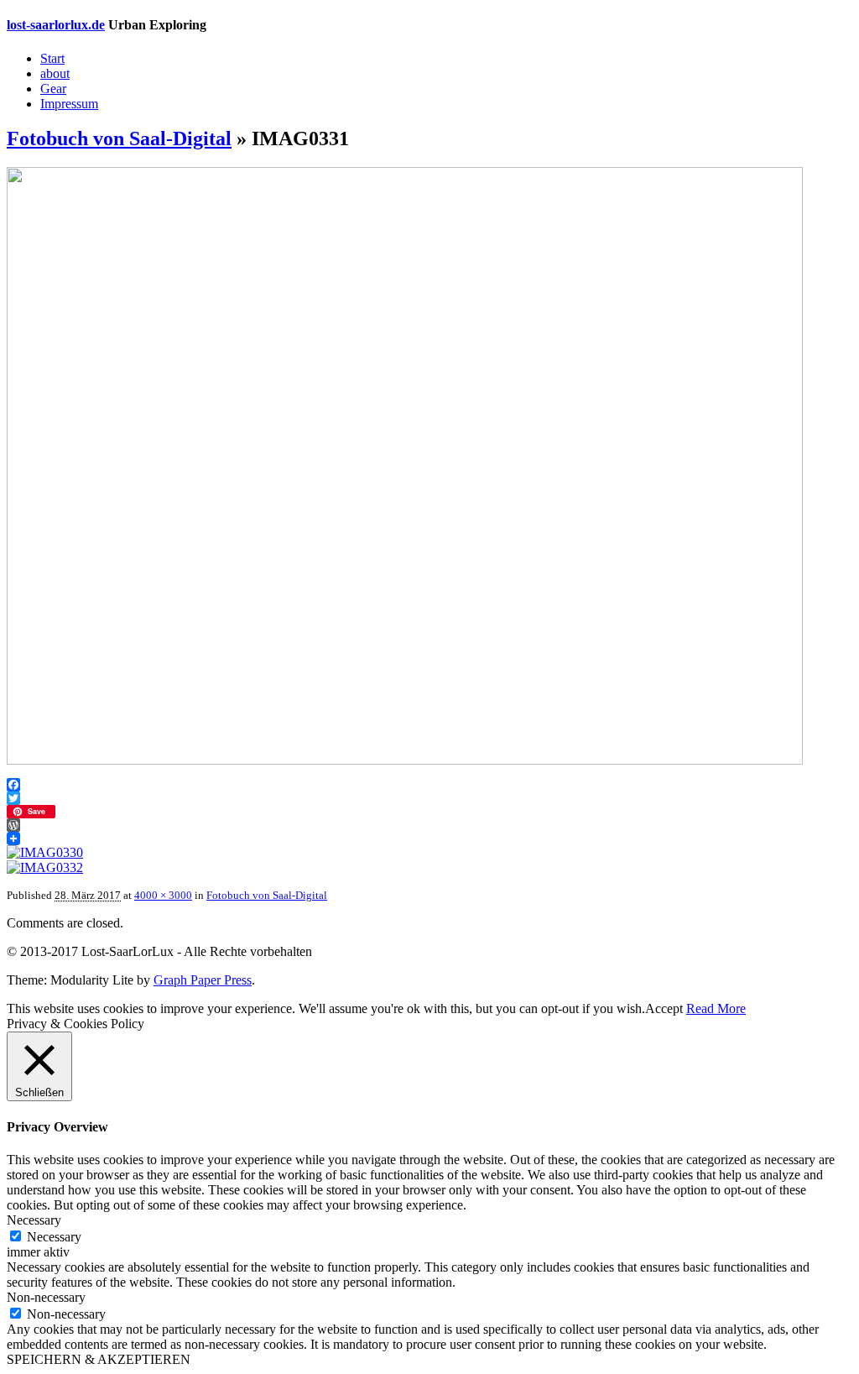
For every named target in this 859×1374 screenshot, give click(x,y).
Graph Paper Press (203, 980)
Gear (53, 88)
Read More (716, 1008)
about (55, 73)
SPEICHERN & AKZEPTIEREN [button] (98, 1359)
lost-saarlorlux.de (56, 25)
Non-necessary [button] (46, 1297)
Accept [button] (664, 1008)
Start (52, 58)
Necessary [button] (34, 1220)
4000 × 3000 (163, 895)
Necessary (54, 1237)
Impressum (69, 104)
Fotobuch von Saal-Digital (119, 138)
